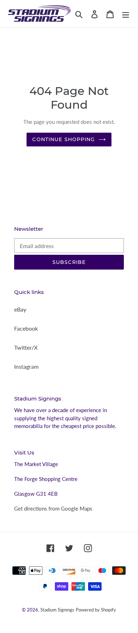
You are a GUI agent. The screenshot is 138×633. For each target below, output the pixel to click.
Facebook (26, 328)
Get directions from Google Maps (53, 508)
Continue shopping (63, 139)
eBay (20, 309)
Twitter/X (26, 347)
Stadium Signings (57, 610)
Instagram (26, 366)
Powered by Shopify (96, 610)
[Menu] (125, 14)
